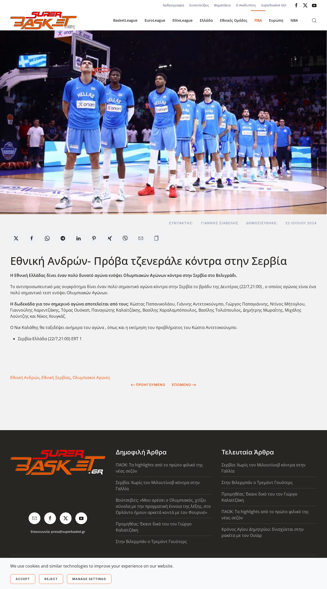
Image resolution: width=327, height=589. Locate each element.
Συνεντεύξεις (199, 5)
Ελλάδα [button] (206, 20)
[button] (314, 20)
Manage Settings (89, 579)
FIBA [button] (258, 20)
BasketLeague (125, 20)
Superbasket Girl (273, 5)
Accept (23, 579)
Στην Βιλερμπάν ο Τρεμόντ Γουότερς (151, 541)
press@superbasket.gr (68, 531)
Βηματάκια (222, 5)
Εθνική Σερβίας (56, 377)
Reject (51, 579)
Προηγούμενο (150, 385)
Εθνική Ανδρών (24, 377)
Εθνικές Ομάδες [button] (233, 20)
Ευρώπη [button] (276, 20)
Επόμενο (181, 385)
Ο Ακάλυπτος (246, 5)
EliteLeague (182, 20)
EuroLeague (155, 20)
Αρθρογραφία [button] (173, 5)
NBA (294, 20)
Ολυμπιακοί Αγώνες (91, 377)
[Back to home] (43, 20)
